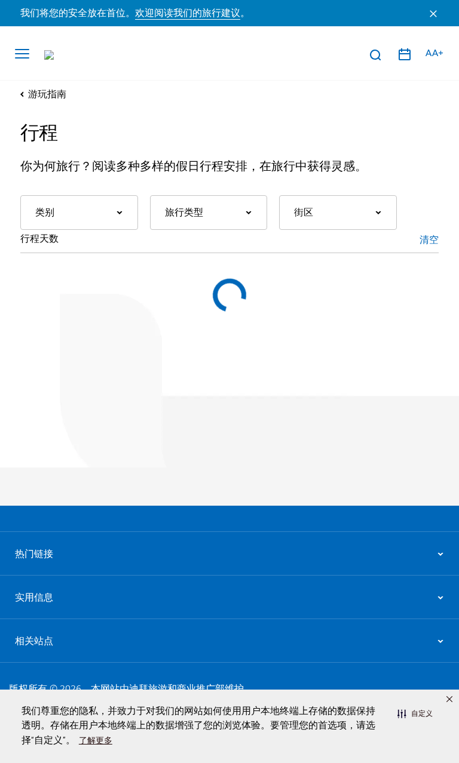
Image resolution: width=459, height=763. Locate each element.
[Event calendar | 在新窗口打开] (405, 54)
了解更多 (95, 740)
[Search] (374, 54)
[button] (415, 713)
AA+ (434, 53)
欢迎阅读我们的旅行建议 (187, 13)
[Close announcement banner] (433, 13)
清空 (429, 239)
